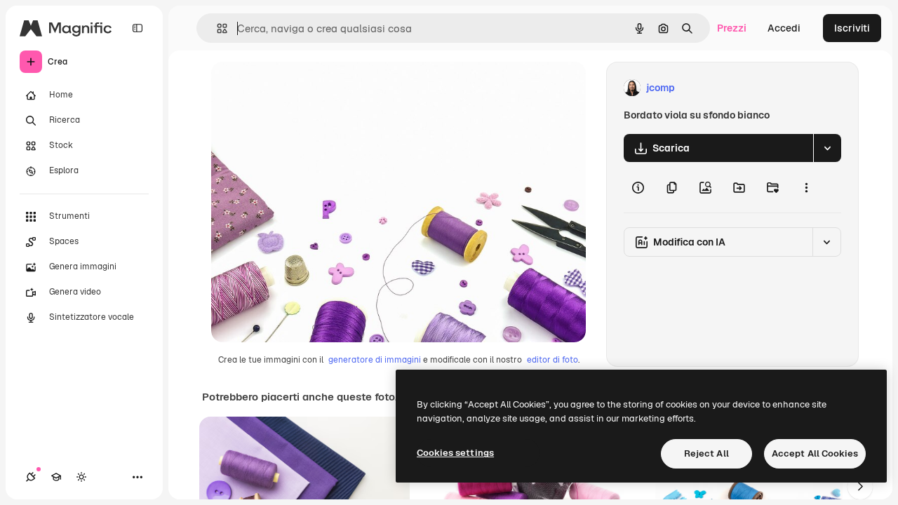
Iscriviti (852, 28)
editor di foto (552, 359)
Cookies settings (455, 453)
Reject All (706, 453)
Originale (303, 88)
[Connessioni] (31, 477)
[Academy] (56, 477)
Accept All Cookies (815, 453)
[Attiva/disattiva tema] (81, 477)
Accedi (784, 28)
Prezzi (731, 28)
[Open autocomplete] (216, 28)
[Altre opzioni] (806, 187)
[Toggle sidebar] (137, 28)
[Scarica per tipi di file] (827, 148)
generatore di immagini (374, 359)
